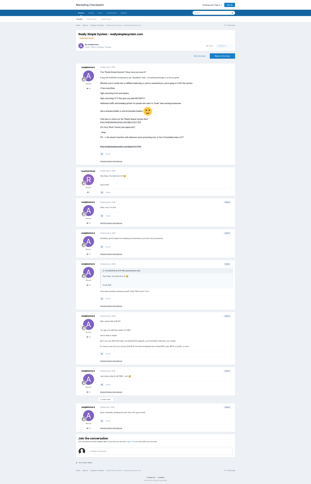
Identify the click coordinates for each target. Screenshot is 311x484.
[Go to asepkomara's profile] (81, 45)
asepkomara (93, 44)
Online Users (92, 19)
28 (89, 88)
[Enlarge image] (147, 111)
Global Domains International (111, 161)
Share (210, 46)
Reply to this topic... (99, 451)
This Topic (222, 13)
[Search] (232, 13)
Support (124, 13)
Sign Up (230, 5)
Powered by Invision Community (155, 480)
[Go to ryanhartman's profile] (88, 179)
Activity (91, 13)
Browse (81, 13)
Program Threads (104, 47)
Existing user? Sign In (212, 5)
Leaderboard (106, 19)
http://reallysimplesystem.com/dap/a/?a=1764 (120, 122)
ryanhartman (88, 171)
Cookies (161, 477)
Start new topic (200, 56)
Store (100, 13)
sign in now (131, 441)
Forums (79, 19)
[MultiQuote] (102, 154)
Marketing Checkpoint (90, 4)
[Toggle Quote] (104, 271)
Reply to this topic (222, 56)
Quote (108, 154)
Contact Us (151, 477)
